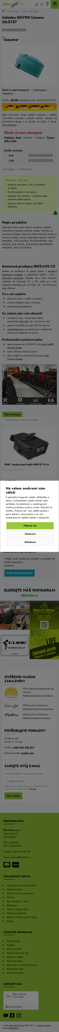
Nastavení (30, 533)
